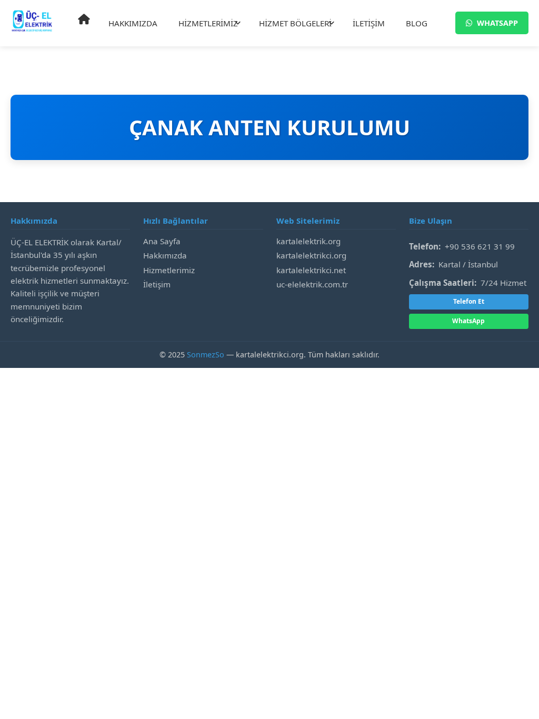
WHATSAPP (497, 23)
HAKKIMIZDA (132, 23)
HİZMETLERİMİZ (208, 23)
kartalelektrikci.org (311, 255)
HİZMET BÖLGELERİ (295, 23)
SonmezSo (205, 354)
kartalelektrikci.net (311, 270)
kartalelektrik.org (308, 241)
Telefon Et (468, 301)
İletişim (157, 284)
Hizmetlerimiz (169, 270)
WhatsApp (468, 320)
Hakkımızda (165, 255)
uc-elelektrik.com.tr (312, 284)
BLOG (416, 23)
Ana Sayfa (162, 241)
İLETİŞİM (369, 23)
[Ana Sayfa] (84, 19)
